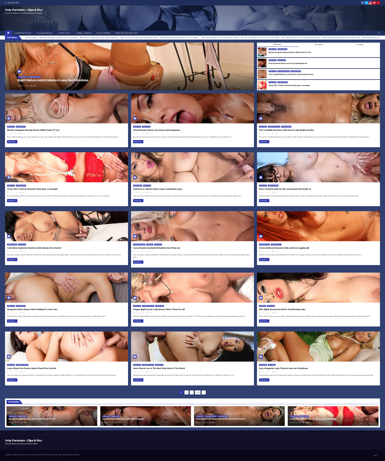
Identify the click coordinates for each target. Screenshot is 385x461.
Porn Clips (272, 49)
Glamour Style (264, 244)
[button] (379, 33)
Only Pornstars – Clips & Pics (23, 10)
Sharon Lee (159, 364)
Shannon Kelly (276, 244)
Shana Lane (281, 60)
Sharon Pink (159, 306)
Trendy (360, 44)
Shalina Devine (295, 71)
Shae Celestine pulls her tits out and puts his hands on (285, 189)
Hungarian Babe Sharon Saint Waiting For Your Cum (32, 309)
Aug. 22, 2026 (24, 86)
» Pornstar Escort (22, 33)
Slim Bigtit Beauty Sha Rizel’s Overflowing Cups (282, 309)
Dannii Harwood (23, 77)
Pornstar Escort (283, 71)
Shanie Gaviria (12, 244)
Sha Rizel (262, 306)
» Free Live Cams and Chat (126, 33)
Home (375, 455)
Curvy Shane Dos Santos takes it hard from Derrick (31, 368)
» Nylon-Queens (103, 33)
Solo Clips (147, 185)
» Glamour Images (44, 33)
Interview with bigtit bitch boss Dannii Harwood (52, 80)
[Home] (8, 33)
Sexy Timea (271, 364)
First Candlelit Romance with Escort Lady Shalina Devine (286, 130)
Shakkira (150, 244)
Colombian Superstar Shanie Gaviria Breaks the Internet (34, 248)
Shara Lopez (138, 185)
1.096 (198, 392)
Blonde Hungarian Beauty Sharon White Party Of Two (33, 130)
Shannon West (282, 82)
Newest (278, 44)
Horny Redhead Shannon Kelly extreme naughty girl (284, 248)
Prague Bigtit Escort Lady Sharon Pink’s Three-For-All (159, 309)
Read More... (12, 142)
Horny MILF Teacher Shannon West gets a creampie (32, 189)
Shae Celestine (273, 185)
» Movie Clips (64, 33)
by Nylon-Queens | (68, 454)
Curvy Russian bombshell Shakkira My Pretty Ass (156, 248)
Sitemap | (77, 454)
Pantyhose (263, 364)
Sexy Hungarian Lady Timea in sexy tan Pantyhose (283, 368)
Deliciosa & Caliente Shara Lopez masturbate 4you (157, 189)
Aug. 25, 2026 (13, 133)
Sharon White (282, 49)
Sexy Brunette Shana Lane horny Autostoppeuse (156, 130)
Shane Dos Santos (22, 364)
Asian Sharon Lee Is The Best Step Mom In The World (159, 368)
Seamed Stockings (36, 77)
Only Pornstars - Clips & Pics (23, 440)
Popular (320, 44)
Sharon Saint (20, 306)
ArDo (34, 86)
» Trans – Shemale (83, 33)
